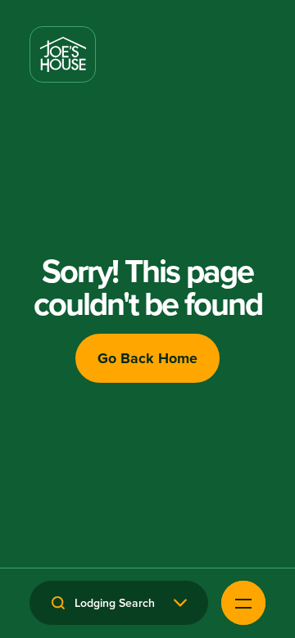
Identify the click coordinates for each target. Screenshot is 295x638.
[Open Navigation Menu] (243, 603)
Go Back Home (147, 358)
